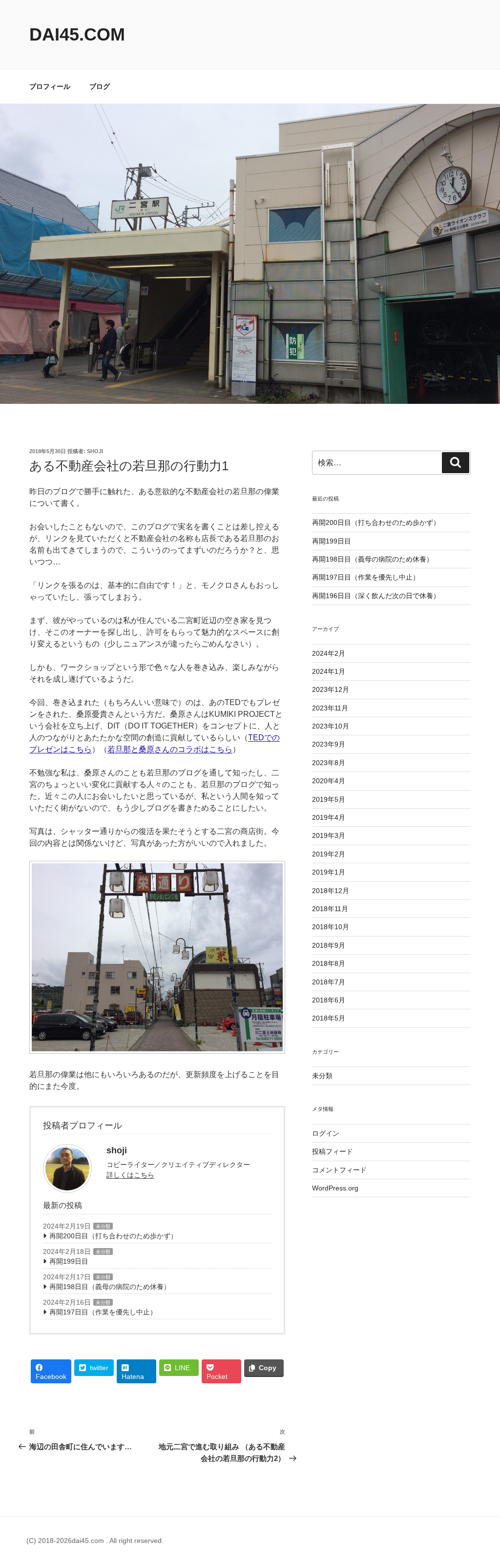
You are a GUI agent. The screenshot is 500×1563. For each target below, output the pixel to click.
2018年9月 (328, 945)
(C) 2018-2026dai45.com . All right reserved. (95, 1540)
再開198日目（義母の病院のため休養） (109, 1287)
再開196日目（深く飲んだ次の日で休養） (376, 596)
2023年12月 (330, 689)
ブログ (99, 86)
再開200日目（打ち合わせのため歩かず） (113, 1236)
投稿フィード (332, 1151)
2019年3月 (328, 835)
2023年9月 (328, 744)
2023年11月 (330, 708)
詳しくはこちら (130, 1175)
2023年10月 (330, 726)
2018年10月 (330, 927)
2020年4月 (328, 781)
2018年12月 (330, 891)
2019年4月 (328, 817)
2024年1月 (328, 671)
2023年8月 (328, 763)
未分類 (103, 1226)
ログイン (325, 1133)
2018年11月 (330, 909)
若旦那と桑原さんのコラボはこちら (169, 749)
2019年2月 (328, 854)
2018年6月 (328, 1000)
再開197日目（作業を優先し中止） (103, 1312)
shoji (95, 451)
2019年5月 (328, 799)
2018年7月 (328, 982)
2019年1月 (328, 872)
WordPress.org (335, 1188)
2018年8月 (328, 963)
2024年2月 (328, 653)
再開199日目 (68, 1261)
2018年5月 (328, 1018)
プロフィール (49, 86)
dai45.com (77, 34)
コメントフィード (339, 1170)
